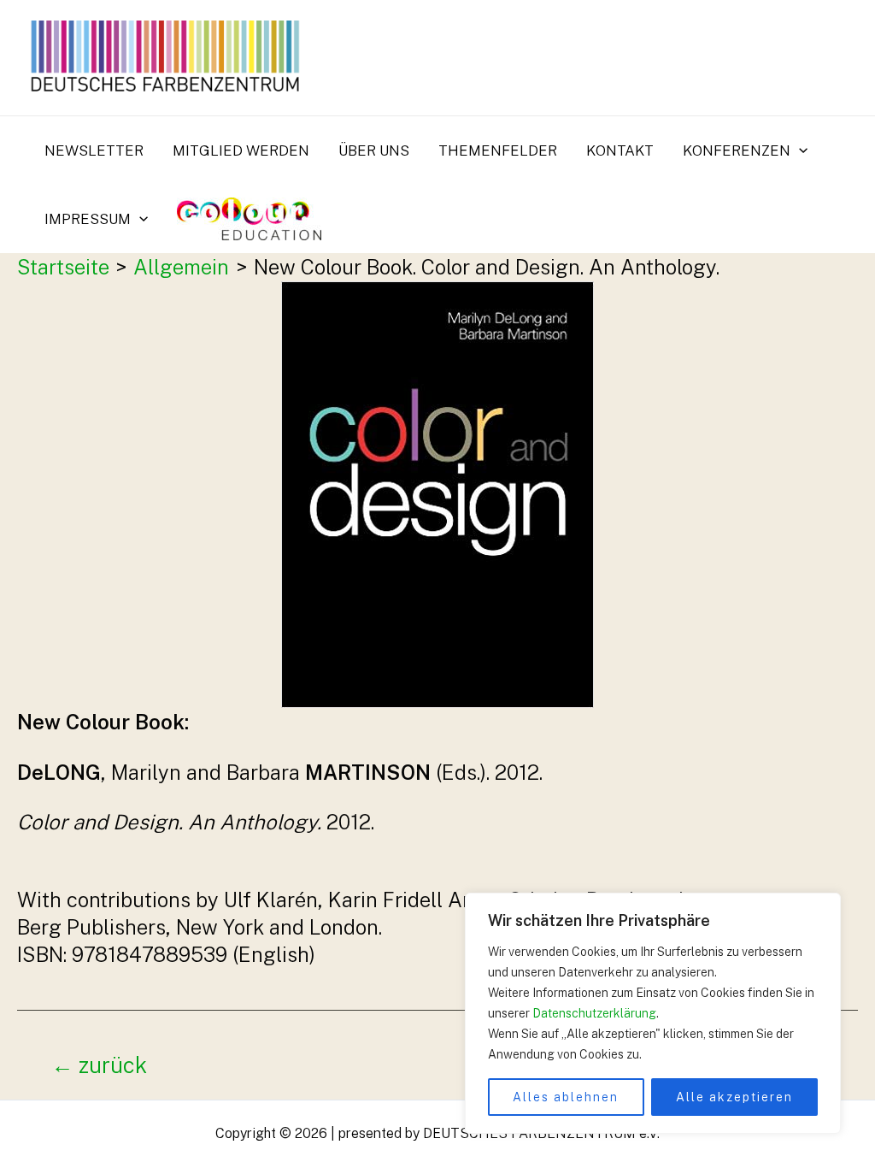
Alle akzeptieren (734, 1097)
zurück (99, 1066)
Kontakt (620, 150)
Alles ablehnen (566, 1097)
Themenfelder (497, 150)
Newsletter (94, 150)
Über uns (373, 150)
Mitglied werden (241, 150)
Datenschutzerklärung (594, 1013)
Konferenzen (736, 150)
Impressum (87, 218)
